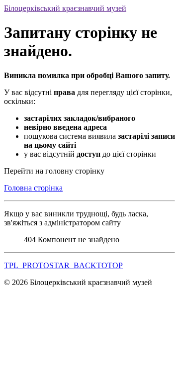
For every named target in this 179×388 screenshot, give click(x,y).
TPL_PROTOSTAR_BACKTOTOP (63, 265)
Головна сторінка (33, 188)
